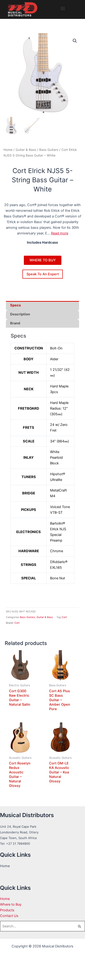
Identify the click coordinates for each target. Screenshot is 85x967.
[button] (63, 8)
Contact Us (9, 916)
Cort (64, 617)
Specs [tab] (15, 305)
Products (7, 910)
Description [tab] (20, 314)
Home (8, 150)
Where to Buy (10, 904)
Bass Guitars (48, 150)
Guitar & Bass (26, 150)
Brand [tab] (15, 323)
